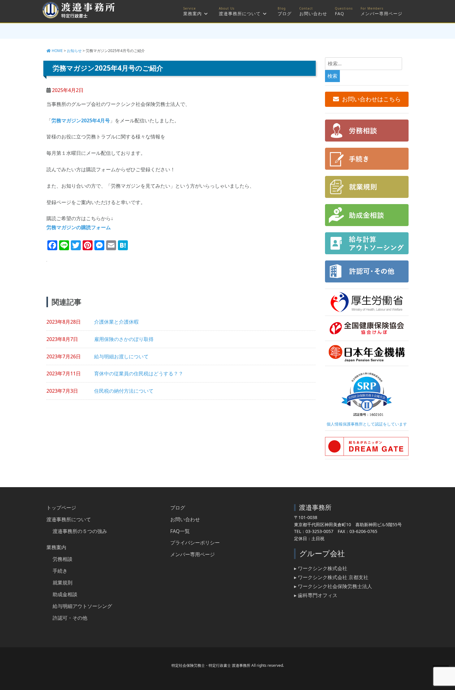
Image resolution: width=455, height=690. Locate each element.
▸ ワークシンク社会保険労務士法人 (333, 586)
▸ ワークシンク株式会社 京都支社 (331, 577)
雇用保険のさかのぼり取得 (124, 339)
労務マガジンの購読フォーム (78, 227)
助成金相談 (65, 594)
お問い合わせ (313, 13)
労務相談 (62, 559)
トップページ (61, 507)
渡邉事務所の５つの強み (80, 531)
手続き (60, 570)
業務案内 (192, 13)
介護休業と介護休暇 (116, 321)
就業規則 (62, 582)
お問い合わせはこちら (371, 99)
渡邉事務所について (240, 13)
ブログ (285, 13)
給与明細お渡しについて (121, 356)
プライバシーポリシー (195, 542)
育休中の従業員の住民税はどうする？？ (138, 373)
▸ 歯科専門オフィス (315, 595)
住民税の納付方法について (124, 390)
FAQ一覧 (180, 531)
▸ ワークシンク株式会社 (320, 568)
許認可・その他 (70, 617)
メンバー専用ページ (381, 13)
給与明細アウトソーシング (82, 606)
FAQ (339, 13)
